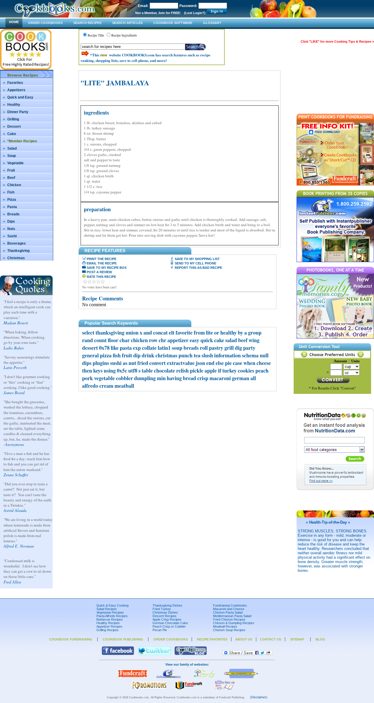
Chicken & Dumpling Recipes (233, 623)
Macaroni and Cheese (228, 609)
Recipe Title (96, 35)
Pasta (12, 207)
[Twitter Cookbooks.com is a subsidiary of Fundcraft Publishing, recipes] (154, 654)
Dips (11, 221)
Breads (13, 214)
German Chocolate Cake (170, 623)
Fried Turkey (162, 609)
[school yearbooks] (188, 688)
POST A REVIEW (99, 272)
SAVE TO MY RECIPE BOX (106, 267)
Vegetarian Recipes (110, 612)
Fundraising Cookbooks (230, 605)
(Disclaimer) (258, 697)
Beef (11, 178)
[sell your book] (224, 688)
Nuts (11, 229)
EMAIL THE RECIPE (101, 263)
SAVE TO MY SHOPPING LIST (197, 259)
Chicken (14, 185)
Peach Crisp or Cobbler (169, 626)
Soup (11, 156)
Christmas (16, 258)
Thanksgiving (18, 251)
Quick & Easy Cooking (112, 605)
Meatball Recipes (225, 626)
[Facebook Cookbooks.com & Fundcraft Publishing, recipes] (118, 654)
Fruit (11, 170)
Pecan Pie (160, 630)
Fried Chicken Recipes (229, 619)
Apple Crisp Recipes (167, 619)
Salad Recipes (106, 609)
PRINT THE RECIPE (101, 259)
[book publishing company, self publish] (168, 677)
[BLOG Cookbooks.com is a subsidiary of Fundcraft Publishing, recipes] (190, 654)
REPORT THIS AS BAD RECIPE (198, 267)
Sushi (12, 236)
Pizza (11, 200)
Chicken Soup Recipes (229, 630)
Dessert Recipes (164, 616)
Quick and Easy (20, 97)
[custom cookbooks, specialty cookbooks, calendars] (149, 688)
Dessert (14, 126)
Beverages (16, 243)
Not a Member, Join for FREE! (158, 13)
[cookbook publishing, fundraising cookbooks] (132, 677)
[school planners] (241, 677)
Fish (10, 192)
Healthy (13, 105)
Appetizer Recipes (109, 626)
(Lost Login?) (194, 13)
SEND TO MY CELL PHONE (195, 263)
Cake (11, 134)
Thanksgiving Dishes (167, 605)
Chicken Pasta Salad (228, 612)
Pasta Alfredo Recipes (112, 616)
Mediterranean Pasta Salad (232, 616)
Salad (12, 148)
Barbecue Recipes (109, 619)
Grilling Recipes (107, 630)
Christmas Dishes (165, 612)
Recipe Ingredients (124, 35)
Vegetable (15, 163)
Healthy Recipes (108, 623)
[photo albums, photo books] (204, 677)
